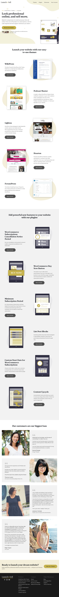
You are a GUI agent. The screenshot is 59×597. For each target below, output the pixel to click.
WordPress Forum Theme (24, 581)
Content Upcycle (22, 592)
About (32, 579)
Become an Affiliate (35, 582)
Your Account (54, 2)
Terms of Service (47, 584)
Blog (45, 579)
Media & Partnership (35, 584)
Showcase (46, 2)
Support (45, 582)
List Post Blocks (22, 590)
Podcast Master (22, 582)
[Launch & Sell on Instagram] (7, 579)
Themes (35, 2)
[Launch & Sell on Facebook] (5, 579)
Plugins (40, 2)
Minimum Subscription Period (23, 588)
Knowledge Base (47, 581)
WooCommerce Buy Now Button (24, 585)
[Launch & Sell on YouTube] (10, 579)
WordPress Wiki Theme (23, 579)
